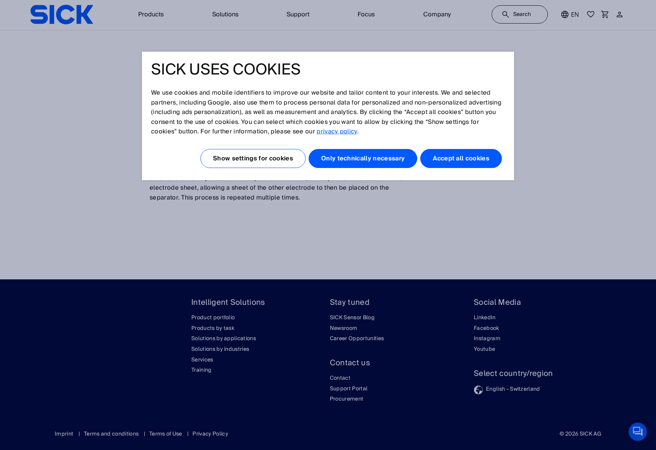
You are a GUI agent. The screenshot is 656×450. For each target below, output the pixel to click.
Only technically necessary (363, 158)
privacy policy (337, 131)
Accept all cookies (461, 158)
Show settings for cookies (253, 158)
